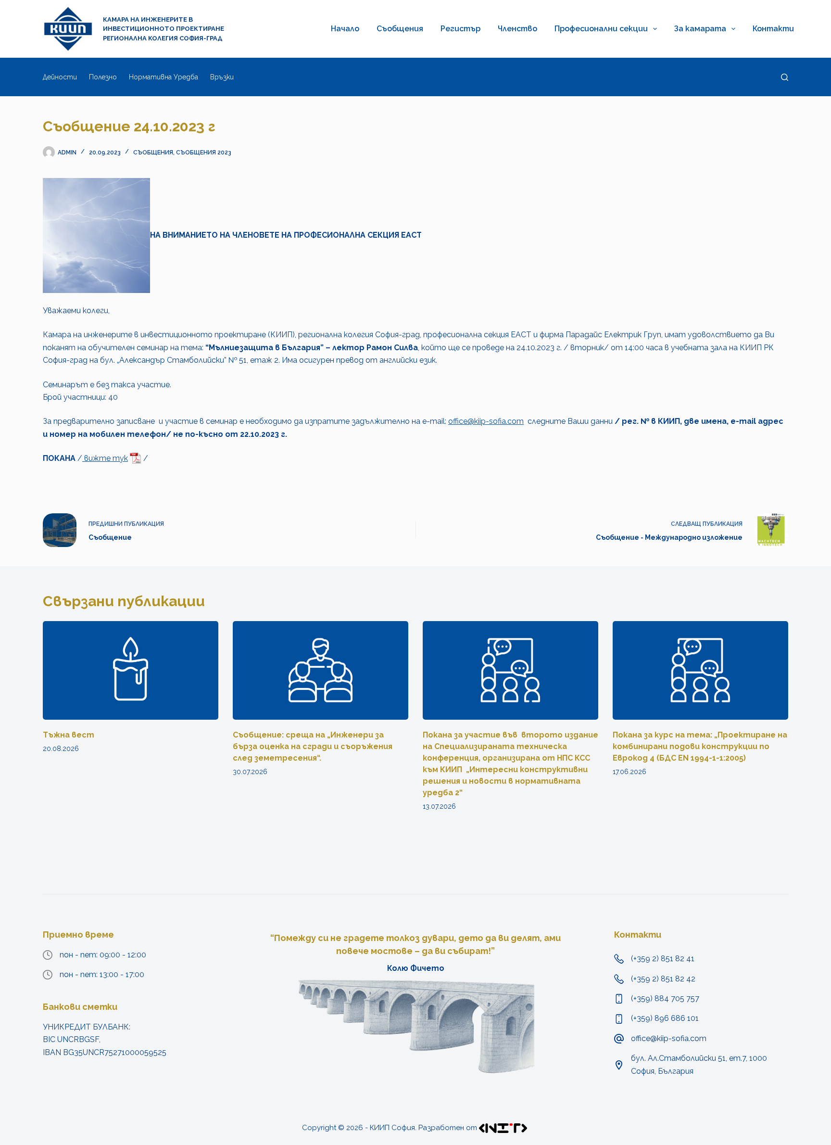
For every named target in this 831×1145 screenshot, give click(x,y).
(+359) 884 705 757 (665, 998)
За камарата (700, 28)
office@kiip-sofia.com (486, 421)
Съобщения (400, 28)
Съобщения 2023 (203, 152)
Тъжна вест (68, 734)
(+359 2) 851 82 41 (662, 958)
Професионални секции (601, 28)
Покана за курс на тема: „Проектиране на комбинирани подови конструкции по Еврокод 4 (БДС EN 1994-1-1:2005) (700, 746)
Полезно (103, 77)
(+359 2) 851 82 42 (663, 978)
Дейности (60, 77)
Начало (345, 28)
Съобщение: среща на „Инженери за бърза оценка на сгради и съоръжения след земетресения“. (312, 746)
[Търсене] (784, 77)
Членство (517, 28)
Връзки (222, 77)
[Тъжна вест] (130, 670)
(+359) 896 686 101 (665, 1018)
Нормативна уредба (163, 77)
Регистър (460, 28)
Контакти (773, 28)
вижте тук (105, 458)
